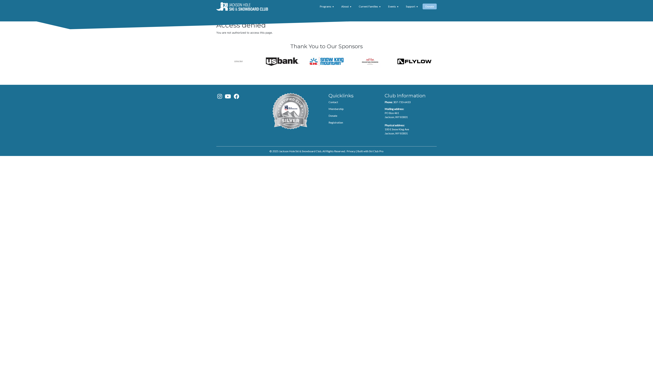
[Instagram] (219, 97)
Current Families (368, 6)
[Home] (242, 6)
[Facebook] (236, 97)
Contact (333, 102)
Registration (336, 122)
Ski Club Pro (376, 151)
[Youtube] (228, 97)
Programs (325, 6)
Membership (336, 108)
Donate (429, 6)
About (345, 6)
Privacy (351, 151)
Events (392, 6)
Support (410, 6)
